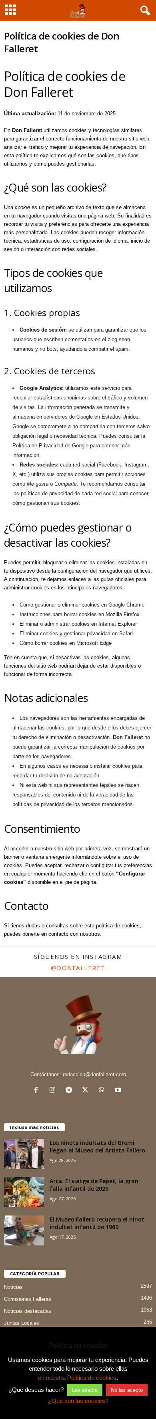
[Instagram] (54, 1091)
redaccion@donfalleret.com (94, 1074)
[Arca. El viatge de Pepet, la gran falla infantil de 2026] (24, 1192)
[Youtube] (119, 1091)
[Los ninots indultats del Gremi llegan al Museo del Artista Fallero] (24, 1154)
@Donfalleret (78, 968)
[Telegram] (70, 1091)
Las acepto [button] (85, 1390)
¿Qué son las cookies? (78, 1400)
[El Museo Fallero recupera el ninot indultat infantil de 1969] (24, 1230)
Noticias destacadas (27, 1311)
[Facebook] (38, 1091)
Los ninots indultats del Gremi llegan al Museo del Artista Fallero (97, 1146)
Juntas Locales (21, 1323)
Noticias (13, 1287)
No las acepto (127, 1390)
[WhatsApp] (103, 1091)
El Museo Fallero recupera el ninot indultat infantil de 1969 (97, 1223)
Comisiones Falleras (27, 1299)
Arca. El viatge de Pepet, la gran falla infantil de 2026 (94, 1184)
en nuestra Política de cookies (77, 1377)
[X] (87, 1091)
